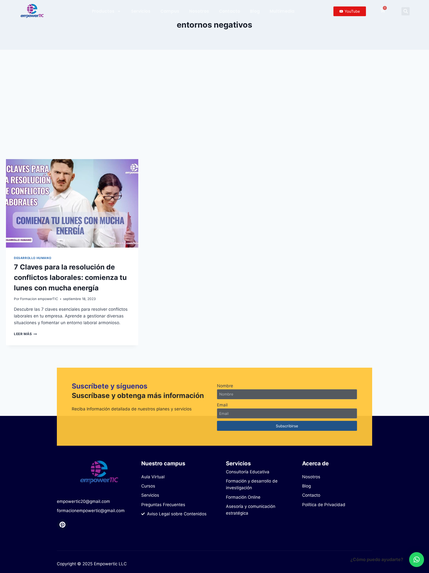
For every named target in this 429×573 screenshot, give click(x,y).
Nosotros (199, 11)
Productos (103, 11)
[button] (405, 11)
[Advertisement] (214, 104)
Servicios (140, 11)
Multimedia (282, 11)
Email (222, 404)
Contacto (229, 11)
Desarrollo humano (32, 258)
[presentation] (72, 203)
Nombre (225, 385)
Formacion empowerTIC (39, 299)
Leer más (25, 334)
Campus (169, 11)
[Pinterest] (62, 524)
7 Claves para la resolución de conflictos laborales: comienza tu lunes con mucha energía (70, 277)
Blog (255, 11)
